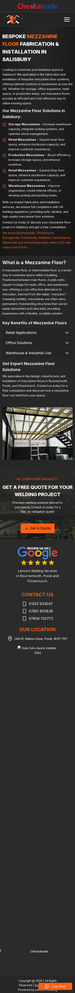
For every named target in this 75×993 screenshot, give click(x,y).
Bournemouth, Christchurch (35, 233)
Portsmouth (29, 238)
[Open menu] (67, 19)
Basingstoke (10, 238)
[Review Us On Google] (38, 556)
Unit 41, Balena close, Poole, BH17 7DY (40, 639)
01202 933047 (41, 604)
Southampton (61, 238)
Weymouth (9, 242)
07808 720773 (41, 619)
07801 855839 (41, 611)
